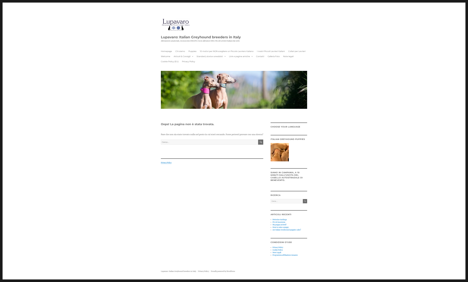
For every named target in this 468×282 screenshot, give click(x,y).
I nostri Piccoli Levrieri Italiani (271, 51)
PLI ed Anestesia (279, 222)
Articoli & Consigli (182, 56)
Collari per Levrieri (297, 51)
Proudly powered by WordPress (223, 271)
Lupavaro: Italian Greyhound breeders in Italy (201, 37)
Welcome (165, 56)
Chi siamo (180, 51)
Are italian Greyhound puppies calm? (287, 230)
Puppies (192, 51)
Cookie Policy (278, 250)
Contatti (260, 56)
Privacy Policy (188, 61)
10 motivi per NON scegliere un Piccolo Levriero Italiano (227, 51)
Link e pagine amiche (239, 56)
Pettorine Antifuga (280, 220)
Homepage (166, 51)
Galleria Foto (274, 56)
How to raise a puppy (281, 227)
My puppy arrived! (280, 225)
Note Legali (277, 253)
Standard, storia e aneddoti (210, 56)
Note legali (288, 56)
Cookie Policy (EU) (170, 61)
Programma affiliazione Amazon (285, 255)
